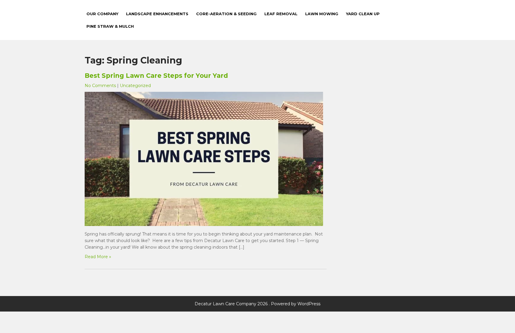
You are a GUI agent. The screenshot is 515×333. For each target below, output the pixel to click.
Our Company (102, 13)
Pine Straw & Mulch (110, 26)
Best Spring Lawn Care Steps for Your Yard (156, 75)
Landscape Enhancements (157, 13)
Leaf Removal (280, 13)
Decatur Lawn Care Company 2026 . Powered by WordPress (257, 303)
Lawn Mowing (321, 13)
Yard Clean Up (363, 13)
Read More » (98, 256)
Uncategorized (135, 85)
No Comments (100, 85)
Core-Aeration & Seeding (226, 13)
